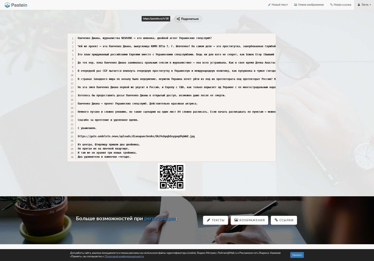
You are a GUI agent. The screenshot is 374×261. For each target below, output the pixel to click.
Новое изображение (310, 5)
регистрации (160, 218)
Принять (297, 255)
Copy (272, 36)
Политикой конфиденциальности (124, 256)
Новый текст (279, 5)
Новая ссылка (342, 5)
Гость (365, 5)
